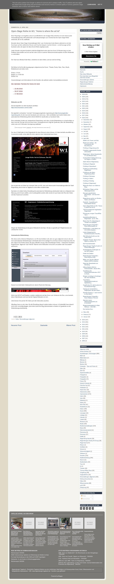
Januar (85, 316)
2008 (83, 336)
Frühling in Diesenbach (89, 166)
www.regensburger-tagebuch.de (41, 571)
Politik (81, 436)
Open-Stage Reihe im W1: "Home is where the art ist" (92, 206)
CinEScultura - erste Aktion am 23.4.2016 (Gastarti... (91, 229)
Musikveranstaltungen (86, 426)
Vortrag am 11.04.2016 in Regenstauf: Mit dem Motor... (92, 289)
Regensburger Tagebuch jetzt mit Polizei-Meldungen (92, 246)
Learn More (91, 4)
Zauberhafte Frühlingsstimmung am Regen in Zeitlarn (92, 158)
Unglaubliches (84, 474)
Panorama (83, 432)
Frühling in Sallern (88, 178)
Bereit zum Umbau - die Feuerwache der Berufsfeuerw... (89, 144)
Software (82, 453)
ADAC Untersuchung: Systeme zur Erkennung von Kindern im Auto (30, 555)
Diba (81, 368)
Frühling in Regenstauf (89, 183)
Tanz (81, 464)
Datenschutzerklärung (86, 84)
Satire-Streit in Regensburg (90, 161)
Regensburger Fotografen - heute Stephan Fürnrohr (91, 297)
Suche (82, 72)
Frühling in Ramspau (89, 176)
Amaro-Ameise (84, 351)
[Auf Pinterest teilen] (21, 317)
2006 (83, 340)
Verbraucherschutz (85, 479)
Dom (81, 370)
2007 (83, 338)
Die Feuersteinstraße (89, 243)
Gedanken (83, 387)
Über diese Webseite (86, 74)
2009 (83, 333)
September (86, 126)
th (80, 466)
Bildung (82, 360)
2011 (83, 329)
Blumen (82, 362)
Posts (84, 496)
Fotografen (83, 377)
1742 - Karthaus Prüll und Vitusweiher (69, 558)
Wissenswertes (84, 483)
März (85, 312)
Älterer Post (70, 325)
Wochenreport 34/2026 (17, 553)
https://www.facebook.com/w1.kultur (21, 107)
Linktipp (82, 415)
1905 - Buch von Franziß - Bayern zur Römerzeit (72, 556)
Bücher (82, 364)
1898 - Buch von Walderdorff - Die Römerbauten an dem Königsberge (78, 553)
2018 (83, 113)
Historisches (83, 391)
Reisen (82, 445)
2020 (83, 108)
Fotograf (82, 374)
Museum (82, 421)
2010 (83, 331)
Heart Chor (83, 389)
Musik (81, 423)
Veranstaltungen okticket (87, 79)
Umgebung (83, 472)
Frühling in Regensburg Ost (91, 148)
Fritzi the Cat (83, 385)
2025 (83, 96)
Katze (81, 402)
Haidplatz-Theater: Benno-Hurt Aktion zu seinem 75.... (91, 240)
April (84, 138)
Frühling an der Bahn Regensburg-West (89, 173)
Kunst (81, 411)
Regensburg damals (85, 438)
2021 (83, 106)
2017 (83, 115)
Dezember (86, 119)
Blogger (60, 576)
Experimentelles (84, 372)
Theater (82, 468)
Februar (85, 314)
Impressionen (84, 394)
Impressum (83, 86)
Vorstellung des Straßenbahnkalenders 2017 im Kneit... (92, 272)
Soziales (82, 455)
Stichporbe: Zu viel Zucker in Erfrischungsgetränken (25, 559)
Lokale (82, 419)
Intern (81, 396)
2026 (83, 94)
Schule (82, 449)
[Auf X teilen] (18, 317)
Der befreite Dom (88, 309)
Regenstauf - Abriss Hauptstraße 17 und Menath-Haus (92, 155)
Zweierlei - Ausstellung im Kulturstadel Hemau (90, 202)
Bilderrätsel (83, 357)
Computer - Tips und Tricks (87, 366)
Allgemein (83, 349)
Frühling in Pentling (88, 181)
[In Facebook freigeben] (19, 317)
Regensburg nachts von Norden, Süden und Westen (92, 199)
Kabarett (82, 400)
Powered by (87, 61)
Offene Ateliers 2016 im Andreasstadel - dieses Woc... (92, 268)
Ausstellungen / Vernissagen (88, 353)
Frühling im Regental (89, 164)
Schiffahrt (82, 447)
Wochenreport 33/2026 (17, 561)
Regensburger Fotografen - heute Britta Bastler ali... (91, 225)
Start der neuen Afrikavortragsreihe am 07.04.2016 (90, 302)
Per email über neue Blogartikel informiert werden (89, 76)
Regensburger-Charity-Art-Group (89, 440)
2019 (83, 110)
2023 (83, 101)
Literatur (82, 417)
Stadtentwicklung (85, 457)
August (85, 129)
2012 (83, 326)
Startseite (43, 325)
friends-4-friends (84, 383)
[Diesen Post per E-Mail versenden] (14, 317)
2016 (83, 117)
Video (81, 481)
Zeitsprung (83, 487)
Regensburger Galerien (86, 82)
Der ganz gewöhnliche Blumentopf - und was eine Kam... (91, 194)
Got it (100, 4)
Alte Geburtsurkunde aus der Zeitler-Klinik (91, 236)
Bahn (81, 355)
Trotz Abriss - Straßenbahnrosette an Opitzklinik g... (90, 281)
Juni (84, 133)
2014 (83, 322)
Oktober (85, 124)
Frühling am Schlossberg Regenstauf (90, 169)
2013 (83, 324)
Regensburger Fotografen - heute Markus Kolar (91, 256)
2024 (83, 99)
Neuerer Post (16, 325)
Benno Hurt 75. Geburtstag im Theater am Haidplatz (91, 221)
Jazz (81, 398)
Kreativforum (83, 406)
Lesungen (83, 413)
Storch (82, 460)
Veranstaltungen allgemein (27, 319)
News (81, 428)
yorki (81, 485)
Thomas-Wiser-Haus (86, 470)
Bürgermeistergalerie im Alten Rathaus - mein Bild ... (91, 306)
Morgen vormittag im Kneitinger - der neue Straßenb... (92, 276)
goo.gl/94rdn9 (61, 571)
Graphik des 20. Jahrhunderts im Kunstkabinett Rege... (92, 285)
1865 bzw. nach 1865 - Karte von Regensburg (71, 560)
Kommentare (86, 498)
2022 (83, 103)
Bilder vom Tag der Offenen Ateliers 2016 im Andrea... (91, 260)
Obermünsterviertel (85, 430)
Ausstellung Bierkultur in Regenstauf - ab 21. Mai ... (91, 218)
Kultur (17, 319)
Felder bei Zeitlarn (88, 253)
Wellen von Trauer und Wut (91, 140)
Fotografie (83, 379)
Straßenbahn (83, 462)
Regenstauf (83, 442)
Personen (83, 434)
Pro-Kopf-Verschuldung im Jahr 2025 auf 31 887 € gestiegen (28, 557)
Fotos (81, 381)
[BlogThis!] (16, 317)
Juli (84, 131)
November (86, 122)
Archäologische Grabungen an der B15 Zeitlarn (91, 250)
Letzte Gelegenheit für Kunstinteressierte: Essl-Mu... (92, 233)
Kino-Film (82, 404)
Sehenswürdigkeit (85, 451)
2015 (83, 319)
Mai (84, 136)
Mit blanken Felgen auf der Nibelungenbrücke (90, 190)
